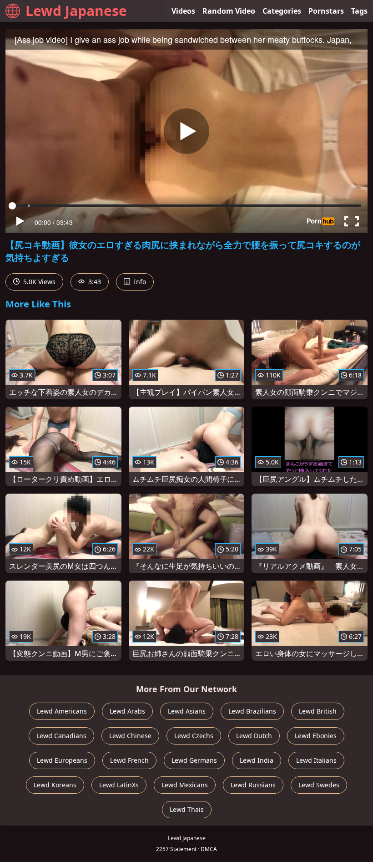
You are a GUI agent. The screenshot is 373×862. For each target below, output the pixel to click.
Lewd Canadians (61, 735)
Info (139, 281)
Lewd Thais (187, 809)
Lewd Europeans (62, 760)
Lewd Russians (253, 784)
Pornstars (326, 11)
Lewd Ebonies (316, 735)
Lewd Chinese (130, 735)
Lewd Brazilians (252, 711)
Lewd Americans (62, 711)
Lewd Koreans (55, 784)
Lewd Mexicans (184, 784)
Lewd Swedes (318, 784)
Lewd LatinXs (119, 784)
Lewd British (318, 711)
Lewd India (256, 760)
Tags (359, 11)
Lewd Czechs (193, 735)
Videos (183, 11)
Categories (281, 11)
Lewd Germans (194, 760)
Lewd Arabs (127, 711)
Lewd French (129, 760)
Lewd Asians (187, 711)
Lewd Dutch (254, 735)
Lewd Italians (316, 760)
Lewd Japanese (76, 10)
